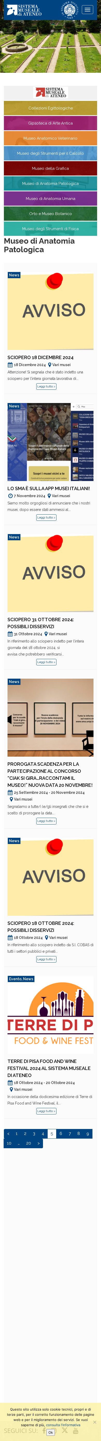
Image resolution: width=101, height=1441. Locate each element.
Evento (15, 979)
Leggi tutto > (46, 386)
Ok (50, 1432)
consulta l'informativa (63, 1425)
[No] (94, 1422)
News (14, 275)
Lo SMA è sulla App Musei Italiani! (49, 488)
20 (28, 1143)
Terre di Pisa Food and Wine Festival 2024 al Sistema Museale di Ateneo (49, 1068)
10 (9, 1143)
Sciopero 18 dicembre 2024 (41, 357)
